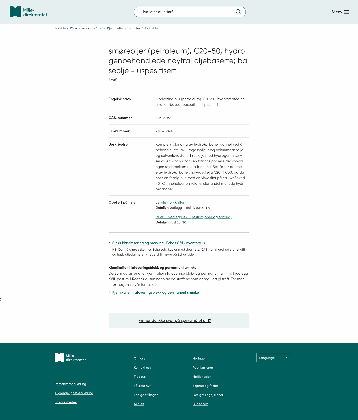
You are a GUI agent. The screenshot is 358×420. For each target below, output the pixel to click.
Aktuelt (139, 404)
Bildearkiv (200, 404)
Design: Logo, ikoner (208, 395)
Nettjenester (202, 376)
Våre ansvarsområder (86, 28)
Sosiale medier (66, 402)
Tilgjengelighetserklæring (74, 393)
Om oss (139, 358)
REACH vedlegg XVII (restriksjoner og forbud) (194, 217)
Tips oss (140, 376)
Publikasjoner (203, 367)
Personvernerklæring (70, 384)
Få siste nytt (142, 386)
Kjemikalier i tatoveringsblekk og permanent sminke (152, 267)
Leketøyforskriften (170, 202)
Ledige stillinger (146, 395)
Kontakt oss (142, 367)
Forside (60, 28)
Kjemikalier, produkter (123, 28)
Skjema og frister (205, 386)
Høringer (199, 358)
